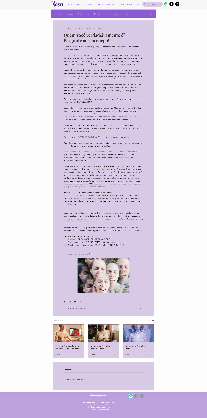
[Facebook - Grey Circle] (136, 396)
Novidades (69, 14)
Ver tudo (151, 320)
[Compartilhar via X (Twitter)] (70, 302)
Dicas (80, 14)
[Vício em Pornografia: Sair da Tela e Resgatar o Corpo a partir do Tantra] (68, 333)
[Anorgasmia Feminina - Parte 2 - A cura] (103, 333)
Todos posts (57, 14)
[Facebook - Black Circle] (171, 4)
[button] (151, 14)
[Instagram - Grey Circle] (142, 396)
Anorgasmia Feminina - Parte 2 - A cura (101, 347)
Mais (126, 14)
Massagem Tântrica (93, 14)
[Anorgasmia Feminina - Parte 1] (138, 333)
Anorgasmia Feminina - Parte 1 (136, 347)
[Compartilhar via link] (80, 302)
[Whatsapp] (166, 4)
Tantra (106, 14)
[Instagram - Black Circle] (177, 4)
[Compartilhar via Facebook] (65, 302)
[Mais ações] (142, 28)
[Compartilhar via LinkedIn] (75, 302)
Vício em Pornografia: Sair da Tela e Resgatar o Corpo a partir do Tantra (68, 347)
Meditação (116, 14)
